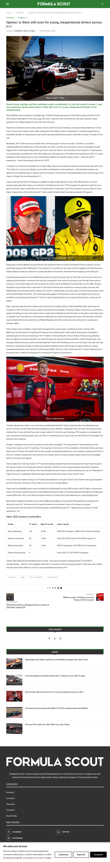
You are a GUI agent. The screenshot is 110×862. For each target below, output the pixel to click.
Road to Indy (11, 816)
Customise (63, 855)
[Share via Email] (61, 588)
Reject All (81, 855)
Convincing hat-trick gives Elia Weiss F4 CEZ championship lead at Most (56, 708)
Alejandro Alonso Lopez (25, 31)
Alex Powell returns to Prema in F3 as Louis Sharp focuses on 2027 (54, 692)
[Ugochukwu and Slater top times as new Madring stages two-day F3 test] (14, 663)
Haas (23, 577)
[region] (55, 852)
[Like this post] (50, 588)
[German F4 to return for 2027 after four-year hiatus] (14, 728)
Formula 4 (10, 810)
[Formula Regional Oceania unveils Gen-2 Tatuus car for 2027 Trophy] (14, 680)
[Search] (102, 4)
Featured (20, 13)
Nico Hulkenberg (36, 577)
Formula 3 (10, 804)
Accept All (98, 855)
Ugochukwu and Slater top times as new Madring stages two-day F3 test (56, 660)
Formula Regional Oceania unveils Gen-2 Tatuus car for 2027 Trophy (55, 676)
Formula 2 (10, 798)
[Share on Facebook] (52, 588)
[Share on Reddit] (58, 588)
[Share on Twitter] (55, 588)
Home (8, 13)
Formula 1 (12, 577)
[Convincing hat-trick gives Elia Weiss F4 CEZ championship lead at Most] (14, 712)
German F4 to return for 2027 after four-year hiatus (47, 724)
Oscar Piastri (52, 577)
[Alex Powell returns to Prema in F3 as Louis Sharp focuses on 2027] (14, 696)
